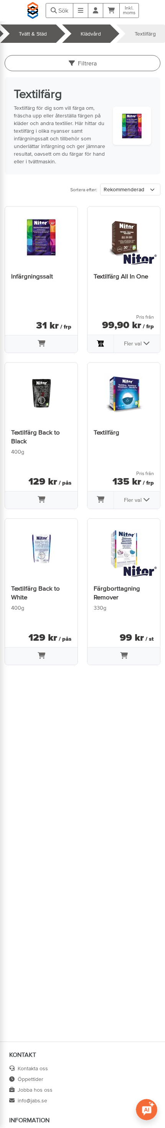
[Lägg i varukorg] (41, 344)
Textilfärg (145, 34)
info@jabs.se (32, 1100)
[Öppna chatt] (146, 1109)
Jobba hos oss (35, 1090)
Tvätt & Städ (33, 34)
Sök (62, 10)
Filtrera (87, 63)
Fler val (133, 343)
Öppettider (30, 1079)
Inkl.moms (129, 10)
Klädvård (91, 34)
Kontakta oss (33, 1068)
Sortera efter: (83, 189)
